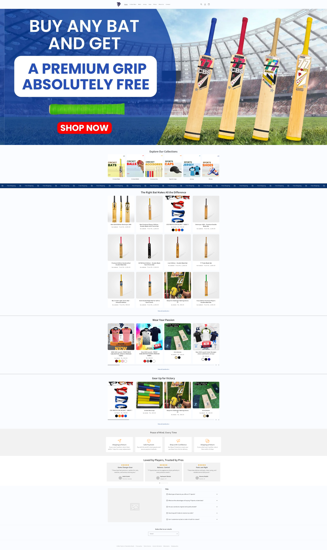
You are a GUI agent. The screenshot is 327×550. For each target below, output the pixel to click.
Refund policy (167, 546)
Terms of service (147, 546)
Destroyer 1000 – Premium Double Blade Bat (206, 225)
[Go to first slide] (218, 365)
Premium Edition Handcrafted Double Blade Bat (121, 264)
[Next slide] (218, 419)
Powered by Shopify (129, 546)
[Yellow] (118, 357)
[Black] (173, 230)
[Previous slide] (216, 365)
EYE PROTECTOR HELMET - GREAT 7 (178, 224)
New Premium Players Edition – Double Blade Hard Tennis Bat (149, 225)
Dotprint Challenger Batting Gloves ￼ (178, 301)
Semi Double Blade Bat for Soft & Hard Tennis (149, 301)
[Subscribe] (177, 534)
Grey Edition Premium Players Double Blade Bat (206, 301)
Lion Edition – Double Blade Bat (178, 263)
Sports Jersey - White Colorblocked (178, 352)
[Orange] (176, 230)
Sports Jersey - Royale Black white (149, 352)
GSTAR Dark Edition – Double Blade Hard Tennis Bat (149, 264)
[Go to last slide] (216, 419)
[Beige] (204, 416)
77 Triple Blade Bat (206, 263)
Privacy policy (139, 546)
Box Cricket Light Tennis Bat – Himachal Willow (121, 301)
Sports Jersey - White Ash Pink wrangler (206, 353)
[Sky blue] (124, 357)
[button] (201, 4)
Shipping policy (174, 546)
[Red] (179, 230)
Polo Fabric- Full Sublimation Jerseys (121, 352)
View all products (163, 311)
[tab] (161, 143)
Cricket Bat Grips (149, 410)
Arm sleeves (206, 410)
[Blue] (182, 230)
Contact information (157, 546)
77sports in (122, 546)
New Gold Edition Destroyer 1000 (121, 224)
